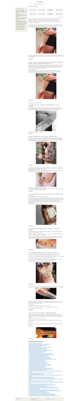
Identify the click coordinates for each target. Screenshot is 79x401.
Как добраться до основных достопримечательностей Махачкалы (39, 355)
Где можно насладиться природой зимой (35, 346)
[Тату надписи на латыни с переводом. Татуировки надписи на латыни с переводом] (46, 121)
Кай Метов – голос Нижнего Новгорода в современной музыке (39, 362)
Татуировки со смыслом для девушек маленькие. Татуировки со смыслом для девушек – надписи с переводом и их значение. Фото (45, 63)
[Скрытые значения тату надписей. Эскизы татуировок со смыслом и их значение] (46, 244)
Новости (39, 4)
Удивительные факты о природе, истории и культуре (37, 366)
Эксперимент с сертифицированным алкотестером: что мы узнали (39, 357)
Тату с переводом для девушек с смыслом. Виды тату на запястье (42, 252)
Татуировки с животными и (51, 14)
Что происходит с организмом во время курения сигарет (38, 391)
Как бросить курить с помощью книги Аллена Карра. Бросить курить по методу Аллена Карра (43, 389)
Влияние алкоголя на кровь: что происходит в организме (37, 348)
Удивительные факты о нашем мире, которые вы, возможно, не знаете (40, 365)
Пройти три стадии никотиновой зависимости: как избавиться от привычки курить (41, 369)
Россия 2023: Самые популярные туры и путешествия (37, 385)
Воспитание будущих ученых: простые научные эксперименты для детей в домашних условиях (44, 387)
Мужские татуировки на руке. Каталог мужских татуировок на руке (42, 136)
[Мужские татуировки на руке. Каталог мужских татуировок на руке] (46, 153)
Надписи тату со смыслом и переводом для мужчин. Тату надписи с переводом (45, 286)
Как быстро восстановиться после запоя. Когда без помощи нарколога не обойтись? (42, 393)
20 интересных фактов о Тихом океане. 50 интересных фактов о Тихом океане (41, 380)
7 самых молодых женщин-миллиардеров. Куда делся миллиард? (39, 392)
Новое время (39, 1)
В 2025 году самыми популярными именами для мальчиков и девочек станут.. (41, 350)
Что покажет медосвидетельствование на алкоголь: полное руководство (40, 358)
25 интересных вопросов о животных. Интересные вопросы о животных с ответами (42, 377)
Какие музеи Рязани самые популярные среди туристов (38, 360)
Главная (35, 4)
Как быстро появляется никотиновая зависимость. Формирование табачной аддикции (42, 384)
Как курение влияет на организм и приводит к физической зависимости (40, 368)
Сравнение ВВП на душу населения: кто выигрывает (37, 363)
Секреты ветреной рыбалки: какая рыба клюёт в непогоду (38, 345)
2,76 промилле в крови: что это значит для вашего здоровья (38, 356)
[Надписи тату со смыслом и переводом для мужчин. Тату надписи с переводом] (46, 293)
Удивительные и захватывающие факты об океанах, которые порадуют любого (41, 376)
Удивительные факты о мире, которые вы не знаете (37, 367)
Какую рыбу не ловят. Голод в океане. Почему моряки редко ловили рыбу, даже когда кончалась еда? (45, 395)
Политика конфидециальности (34, 399)
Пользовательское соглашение (36, 398)
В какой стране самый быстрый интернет (35, 343)
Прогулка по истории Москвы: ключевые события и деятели (38, 349)
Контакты (32, 398)
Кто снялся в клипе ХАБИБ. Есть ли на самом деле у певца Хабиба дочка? (21, 18)
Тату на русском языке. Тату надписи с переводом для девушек (42, 312)
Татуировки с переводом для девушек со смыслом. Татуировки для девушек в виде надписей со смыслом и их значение (45, 168)
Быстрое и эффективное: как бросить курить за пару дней (38, 370)
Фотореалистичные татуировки (50, 10)
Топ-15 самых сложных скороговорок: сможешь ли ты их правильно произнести (41, 354)
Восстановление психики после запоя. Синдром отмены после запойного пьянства (42, 394)
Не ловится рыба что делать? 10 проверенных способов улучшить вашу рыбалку (41, 386)
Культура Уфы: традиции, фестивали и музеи (36, 352)
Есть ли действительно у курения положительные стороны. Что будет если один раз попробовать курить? (45, 390)
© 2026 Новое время (18, 398)
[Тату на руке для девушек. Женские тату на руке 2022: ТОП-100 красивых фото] (46, 215)
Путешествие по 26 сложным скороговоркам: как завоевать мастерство (40, 353)
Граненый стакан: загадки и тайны (34, 388)
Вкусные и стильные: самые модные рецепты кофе (37, 361)
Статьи (42, 4)
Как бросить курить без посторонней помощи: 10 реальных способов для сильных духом (42, 359)
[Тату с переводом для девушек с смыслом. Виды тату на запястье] (46, 272)
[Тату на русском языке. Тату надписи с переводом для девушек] (46, 332)
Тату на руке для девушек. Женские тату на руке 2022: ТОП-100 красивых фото (45, 194)
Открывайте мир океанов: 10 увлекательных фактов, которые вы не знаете (21, 15)
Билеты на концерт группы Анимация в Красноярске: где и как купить (40, 364)
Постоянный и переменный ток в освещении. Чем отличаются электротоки (40, 383)
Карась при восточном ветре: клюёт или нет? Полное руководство (39, 344)
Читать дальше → (31, 59)
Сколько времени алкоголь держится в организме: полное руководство (40, 347)
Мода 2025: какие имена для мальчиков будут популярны (38, 351)
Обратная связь (47, 398)
